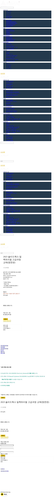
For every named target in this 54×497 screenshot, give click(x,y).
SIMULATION (9, 29)
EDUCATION (5, 42)
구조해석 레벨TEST (10, 48)
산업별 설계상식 (9, 54)
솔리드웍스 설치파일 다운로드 (12, 59)
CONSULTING (9, 34)
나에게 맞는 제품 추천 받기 (11, 55)
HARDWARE (8, 66)
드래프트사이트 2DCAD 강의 (12, 47)
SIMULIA (8, 31)
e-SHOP (5, 62)
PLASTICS (8, 33)
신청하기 (3, 455)
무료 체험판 (8, 17)
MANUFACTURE (9, 25)
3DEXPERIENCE (6, 35)
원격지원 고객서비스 (10, 60)
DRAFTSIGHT (9, 20)
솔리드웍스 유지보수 (10, 58)
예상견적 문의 (9, 16)
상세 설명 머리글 (4, 345)
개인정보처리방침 (5, 471)
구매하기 (3, 397)
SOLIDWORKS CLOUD (10, 24)
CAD (4, 19)
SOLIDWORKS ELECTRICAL (11, 23)
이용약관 (3, 468)
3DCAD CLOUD (9, 38)
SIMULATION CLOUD (10, 39)
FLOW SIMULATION (10, 30)
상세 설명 (3, 347)
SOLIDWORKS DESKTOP (11, 21)
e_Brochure (8, 13)
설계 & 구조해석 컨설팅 (11, 56)
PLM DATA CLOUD (10, 40)
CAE (4, 28)
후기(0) (2, 350)
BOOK (7, 63)
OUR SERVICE (9, 11)
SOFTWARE (8, 67)
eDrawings (8, 26)
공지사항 (8, 51)
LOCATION (8, 12)
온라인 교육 (8, 43)
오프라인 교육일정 (10, 46)
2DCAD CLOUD (9, 37)
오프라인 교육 (9, 44)
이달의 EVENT (9, 68)
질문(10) (2, 351)
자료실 (7, 52)
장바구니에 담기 (4, 437)
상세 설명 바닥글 (4, 348)
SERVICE (5, 50)
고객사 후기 (8, 15)
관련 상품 (3, 353)
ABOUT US (5, 10)
